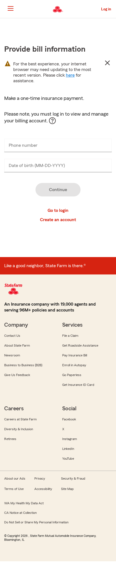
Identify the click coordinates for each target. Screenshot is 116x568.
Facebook (69, 419)
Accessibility (43, 489)
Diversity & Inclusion (18, 429)
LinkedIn (68, 448)
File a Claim (70, 335)
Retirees (10, 439)
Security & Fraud (73, 478)
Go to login (58, 210)
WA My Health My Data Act (24, 503)
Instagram (69, 439)
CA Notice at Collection (20, 512)
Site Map (67, 489)
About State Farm (17, 345)
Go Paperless (71, 375)
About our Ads (14, 478)
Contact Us (12, 335)
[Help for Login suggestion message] (55, 123)
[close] (107, 62)
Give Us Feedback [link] (17, 375)
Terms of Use (14, 489)
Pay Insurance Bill (74, 355)
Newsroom (12, 355)
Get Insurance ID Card (78, 384)
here (70, 75)
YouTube (68, 458)
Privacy (39, 478)
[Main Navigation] (10, 8)
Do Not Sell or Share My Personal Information (36, 522)
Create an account (58, 219)
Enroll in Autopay (74, 365)
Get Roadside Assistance (80, 345)
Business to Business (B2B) (23, 365)
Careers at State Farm (20, 419)
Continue (58, 189)
